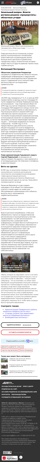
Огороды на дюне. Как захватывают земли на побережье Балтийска (18, 314)
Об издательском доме (11, 386)
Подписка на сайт (9, 389)
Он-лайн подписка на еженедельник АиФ (19, 392)
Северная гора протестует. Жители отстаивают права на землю (20, 359)
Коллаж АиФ (13, 50)
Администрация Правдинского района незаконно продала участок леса (20, 310)
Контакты (6, 394)
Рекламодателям (18, 394)
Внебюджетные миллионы (16, 317)
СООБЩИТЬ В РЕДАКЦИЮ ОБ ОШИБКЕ (16, 397)
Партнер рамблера (18, 452)
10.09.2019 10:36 (6, 8)
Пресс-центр (28, 386)
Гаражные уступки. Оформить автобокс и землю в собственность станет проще (21, 371)
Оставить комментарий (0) (20, 332)
